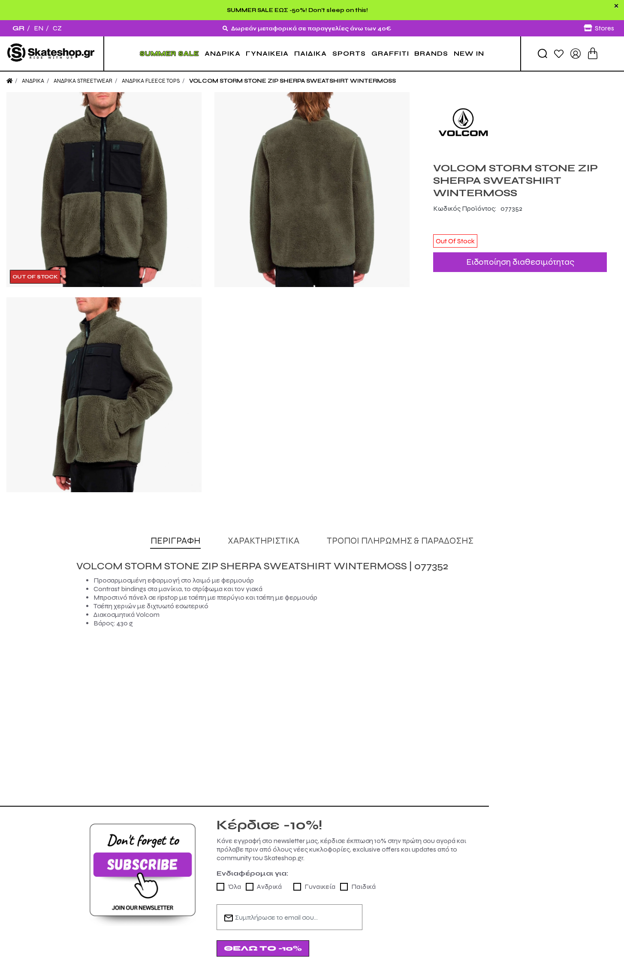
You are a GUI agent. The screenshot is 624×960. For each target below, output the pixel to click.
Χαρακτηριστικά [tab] (263, 540)
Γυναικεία (319, 886)
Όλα (234, 886)
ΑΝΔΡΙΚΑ (223, 53)
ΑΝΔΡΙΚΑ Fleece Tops (151, 81)
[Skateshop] (51, 53)
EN (38, 28)
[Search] (542, 53)
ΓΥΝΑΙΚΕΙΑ (267, 53)
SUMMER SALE (169, 53)
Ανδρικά (269, 886)
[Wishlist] (559, 53)
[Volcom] (520, 122)
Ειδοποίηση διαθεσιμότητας (520, 262)
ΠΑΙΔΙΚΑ (310, 53)
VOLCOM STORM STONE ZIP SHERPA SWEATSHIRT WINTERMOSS (292, 81)
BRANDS (431, 53)
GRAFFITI (390, 53)
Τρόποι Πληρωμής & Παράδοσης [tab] (400, 540)
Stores (604, 28)
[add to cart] (593, 53)
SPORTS (349, 53)
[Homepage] (9, 81)
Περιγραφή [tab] (175, 540)
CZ (57, 28)
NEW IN (469, 53)
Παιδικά (363, 886)
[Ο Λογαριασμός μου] (575, 53)
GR (18, 28)
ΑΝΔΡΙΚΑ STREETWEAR (83, 81)
